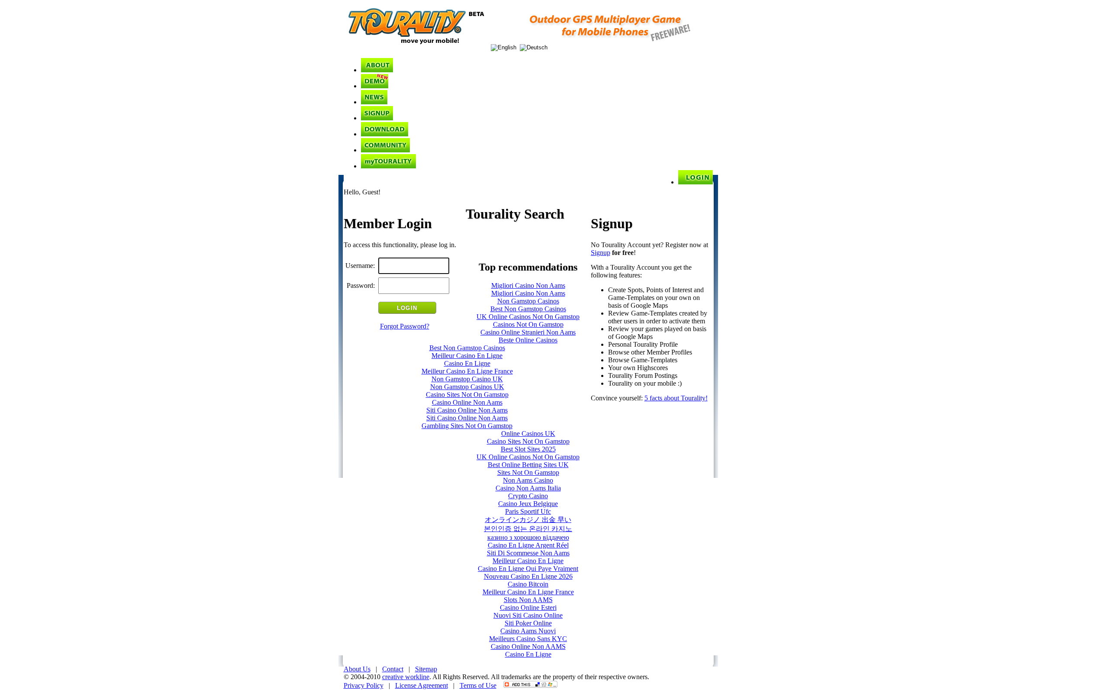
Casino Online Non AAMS (528, 646)
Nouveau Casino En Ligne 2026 (528, 576)
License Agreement (421, 685)
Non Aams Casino (528, 480)
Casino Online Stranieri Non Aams (528, 332)
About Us (357, 669)
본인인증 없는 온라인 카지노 (528, 528)
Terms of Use (478, 685)
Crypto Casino (528, 496)
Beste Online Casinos (528, 340)
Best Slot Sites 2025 (528, 449)
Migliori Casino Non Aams (528, 285)
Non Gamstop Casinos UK (467, 386)
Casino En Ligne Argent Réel (528, 545)
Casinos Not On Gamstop (528, 324)
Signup (600, 252)
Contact (392, 669)
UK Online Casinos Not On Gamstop (528, 316)
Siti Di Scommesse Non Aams (528, 553)
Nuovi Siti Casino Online (528, 615)
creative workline (405, 676)
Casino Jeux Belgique (528, 503)
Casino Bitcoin (528, 584)
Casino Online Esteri (528, 607)
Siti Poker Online (528, 623)
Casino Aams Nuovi (528, 631)
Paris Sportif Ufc (528, 511)
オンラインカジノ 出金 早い (528, 519)
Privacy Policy (363, 685)
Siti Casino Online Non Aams (467, 410)
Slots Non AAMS (528, 599)
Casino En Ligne (467, 363)
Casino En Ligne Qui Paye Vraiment (528, 568)
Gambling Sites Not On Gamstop (467, 425)
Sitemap (426, 669)
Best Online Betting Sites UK (528, 464)
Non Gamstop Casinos (528, 301)
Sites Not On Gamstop (528, 472)
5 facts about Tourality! (676, 398)
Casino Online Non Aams (467, 402)
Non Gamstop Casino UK (467, 379)
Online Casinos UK (528, 433)
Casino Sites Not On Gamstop (467, 394)
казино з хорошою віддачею (528, 537)
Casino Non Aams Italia (528, 488)
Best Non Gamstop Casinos (528, 309)
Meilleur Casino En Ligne (467, 355)
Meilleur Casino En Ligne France (467, 371)
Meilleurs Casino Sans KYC (528, 638)
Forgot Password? (404, 326)
